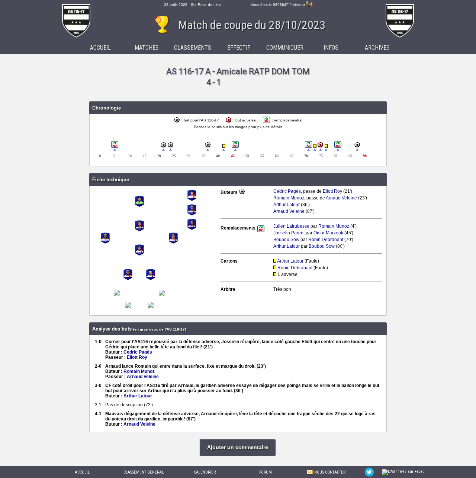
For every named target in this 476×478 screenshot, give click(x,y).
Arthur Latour (286, 204)
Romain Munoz (288, 198)
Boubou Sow (286, 239)
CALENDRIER (205, 472)
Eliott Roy (332, 191)
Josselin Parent (289, 232)
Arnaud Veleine (341, 198)
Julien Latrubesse (291, 226)
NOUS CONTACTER (329, 472)
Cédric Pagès (287, 191)
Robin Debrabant (325, 239)
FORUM (265, 472)
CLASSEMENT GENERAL (143, 472)
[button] (237, 447)
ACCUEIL (82, 472)
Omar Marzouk (328, 232)
